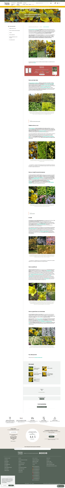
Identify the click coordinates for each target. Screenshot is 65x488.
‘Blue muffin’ (49, 83)
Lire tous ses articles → (42, 392)
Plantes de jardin (12, 4)
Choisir (48, 372)
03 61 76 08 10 (14, 432)
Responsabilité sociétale (8, 467)
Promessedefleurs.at (36, 472)
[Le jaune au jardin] (44, 369)
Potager (24, 4)
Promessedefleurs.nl (36, 475)
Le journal (47, 459)
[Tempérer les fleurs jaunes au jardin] (31, 369)
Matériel (30, 4)
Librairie (27, 4)
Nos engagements (7, 464)
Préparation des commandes (23, 459)
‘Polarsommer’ (37, 274)
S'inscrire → (51, 436)
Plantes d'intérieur (18, 4)
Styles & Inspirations (49, 462)
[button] (51, 3)
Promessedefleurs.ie (36, 466)
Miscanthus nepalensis (33, 228)
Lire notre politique (4, 482)
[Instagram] (39, 453)
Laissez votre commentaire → (41, 406)
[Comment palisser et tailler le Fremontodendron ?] (31, 379)
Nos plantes (6, 462)
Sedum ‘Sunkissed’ (40, 318)
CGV (30, 483)
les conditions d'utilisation (53, 439)
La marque (6, 459)
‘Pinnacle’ (45, 85)
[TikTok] (46, 453)
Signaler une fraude (35, 461)
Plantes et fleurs (36, 372)
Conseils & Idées (48, 461)
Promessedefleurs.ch (36, 478)
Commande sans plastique (22, 467)
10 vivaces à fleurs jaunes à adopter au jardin (38, 374)
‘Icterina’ (35, 178)
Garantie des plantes (22, 462)
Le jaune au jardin (32, 213)
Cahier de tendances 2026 (50, 464)
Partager (42, 398)
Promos (33, 4)
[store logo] (7, 4)
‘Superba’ (41, 224)
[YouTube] (44, 453)
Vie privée (33, 483)
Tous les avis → (32, 439)
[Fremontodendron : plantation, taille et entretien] (44, 374)
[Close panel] (14, 476)
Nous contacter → (13, 441)
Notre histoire (7, 461)
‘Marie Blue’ (38, 177)
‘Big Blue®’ (44, 231)
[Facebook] (41, 453)
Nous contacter (34, 462)
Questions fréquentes (35, 459)
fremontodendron (32, 128)
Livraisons (20, 461)
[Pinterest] (43, 453)
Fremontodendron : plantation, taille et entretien (50, 374)
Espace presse (7, 470)
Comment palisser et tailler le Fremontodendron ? (37, 380)
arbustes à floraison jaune (38, 357)
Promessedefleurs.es (36, 469)
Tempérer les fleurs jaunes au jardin (35, 121)
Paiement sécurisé (21, 464)
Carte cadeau (21, 470)
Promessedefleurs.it (36, 470)
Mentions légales (27, 483)
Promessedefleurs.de (36, 467)
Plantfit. (35, 62)
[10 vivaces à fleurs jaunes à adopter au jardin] (31, 374)
